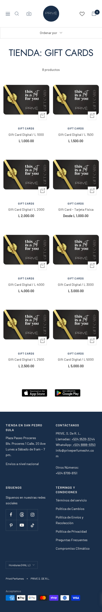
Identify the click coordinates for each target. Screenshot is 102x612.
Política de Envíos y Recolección (69, 520)
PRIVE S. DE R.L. (40, 578)
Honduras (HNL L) (19, 565)
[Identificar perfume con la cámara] (29, 14)
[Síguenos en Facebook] (11, 514)
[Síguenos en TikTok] (32, 525)
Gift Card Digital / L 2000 (26, 209)
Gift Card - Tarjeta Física (75, 209)
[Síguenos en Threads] (21, 514)
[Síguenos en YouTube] (21, 525)
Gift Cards (26, 128)
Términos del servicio (71, 500)
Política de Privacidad (71, 531)
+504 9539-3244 (83, 439)
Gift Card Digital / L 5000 (76, 359)
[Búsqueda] (17, 14)
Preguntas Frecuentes (72, 540)
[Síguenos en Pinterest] (11, 525)
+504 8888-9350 (84, 445)
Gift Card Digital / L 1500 (75, 135)
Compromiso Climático (73, 548)
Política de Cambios (70, 509)
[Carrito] (94, 14)
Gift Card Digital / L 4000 (26, 284)
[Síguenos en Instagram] (32, 514)
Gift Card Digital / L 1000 (26, 135)
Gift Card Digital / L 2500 (26, 359)
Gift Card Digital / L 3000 (76, 284)
